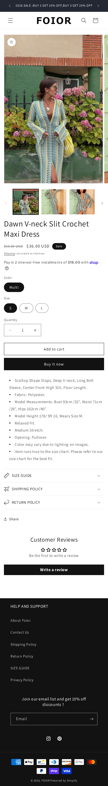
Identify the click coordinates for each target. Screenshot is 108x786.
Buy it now (54, 364)
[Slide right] (102, 203)
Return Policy (21, 656)
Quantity (10, 320)
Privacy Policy (21, 680)
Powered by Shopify (63, 780)
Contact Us (19, 632)
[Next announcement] (98, 6)
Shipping (9, 253)
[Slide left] (6, 203)
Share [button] (14, 519)
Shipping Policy (23, 644)
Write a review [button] (54, 569)
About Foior (20, 620)
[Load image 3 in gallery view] (82, 202)
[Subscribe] (91, 719)
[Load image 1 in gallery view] (26, 202)
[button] (10, 20)
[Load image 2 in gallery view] (54, 202)
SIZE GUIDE (20, 668)
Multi (14, 287)
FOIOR (45, 780)
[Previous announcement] (9, 6)
